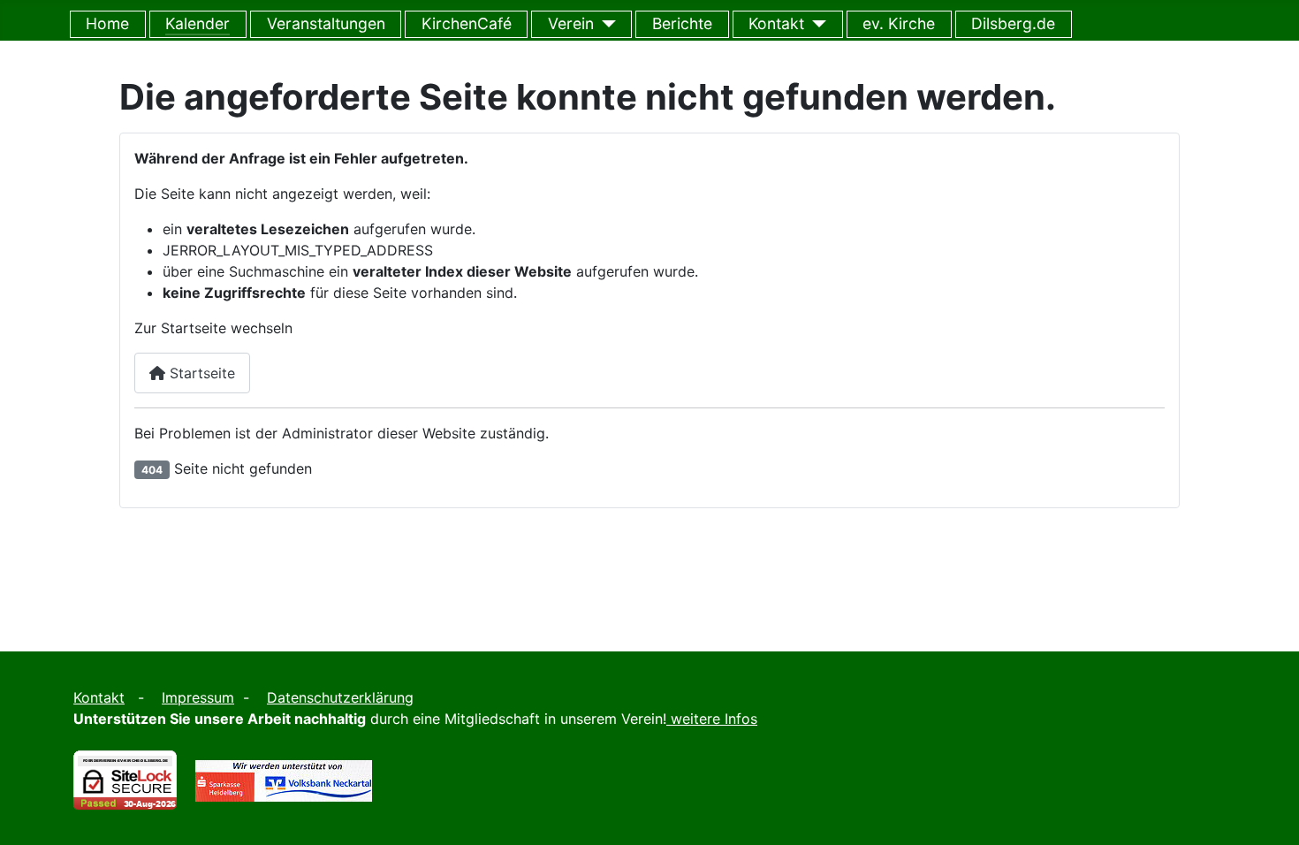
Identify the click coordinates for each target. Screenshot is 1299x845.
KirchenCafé (467, 23)
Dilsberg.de (1013, 23)
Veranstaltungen (326, 23)
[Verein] (605, 23)
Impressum (198, 697)
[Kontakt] (815, 23)
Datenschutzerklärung (340, 697)
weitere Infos (714, 718)
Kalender (197, 23)
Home (107, 23)
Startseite (200, 373)
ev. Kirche (898, 23)
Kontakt (776, 23)
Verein (571, 23)
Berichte (682, 23)
